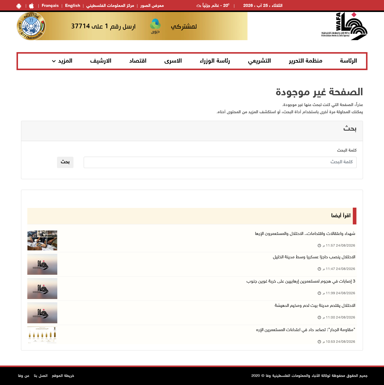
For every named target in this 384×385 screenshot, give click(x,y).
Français (50, 5)
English (72, 5)
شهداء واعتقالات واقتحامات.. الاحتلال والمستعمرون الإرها (305, 233)
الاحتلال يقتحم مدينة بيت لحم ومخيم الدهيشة (315, 305)
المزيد (65, 61)
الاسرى (173, 61)
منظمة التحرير (305, 61)
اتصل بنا (40, 376)
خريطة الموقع (63, 376)
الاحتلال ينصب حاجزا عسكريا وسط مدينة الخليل (314, 257)
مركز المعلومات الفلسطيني (110, 5)
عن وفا (23, 376)
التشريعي (259, 61)
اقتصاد (137, 61)
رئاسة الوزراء (215, 61)
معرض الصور (152, 5)
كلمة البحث (347, 150)
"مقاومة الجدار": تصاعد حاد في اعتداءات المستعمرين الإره (305, 330)
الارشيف (100, 61)
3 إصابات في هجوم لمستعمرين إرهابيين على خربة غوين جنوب (301, 281)
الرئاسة (348, 61)
